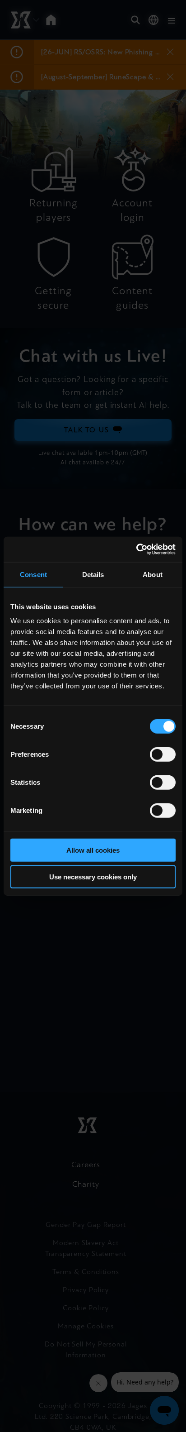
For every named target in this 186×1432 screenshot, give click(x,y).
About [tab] (153, 574)
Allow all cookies (93, 850)
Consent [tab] (33, 574)
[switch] (163, 754)
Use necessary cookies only (93, 876)
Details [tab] (93, 574)
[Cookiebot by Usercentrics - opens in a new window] (136, 549)
